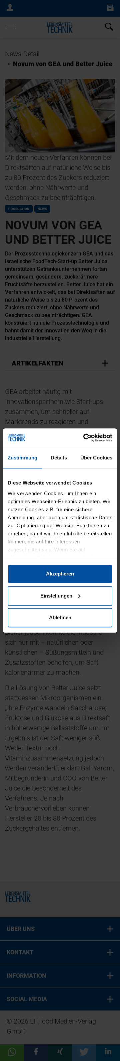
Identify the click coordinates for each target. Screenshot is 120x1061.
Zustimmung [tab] (22, 457)
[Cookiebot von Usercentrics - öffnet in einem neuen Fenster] (84, 437)
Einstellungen (56, 596)
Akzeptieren (60, 573)
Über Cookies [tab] (96, 457)
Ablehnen (60, 617)
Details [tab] (59, 457)
